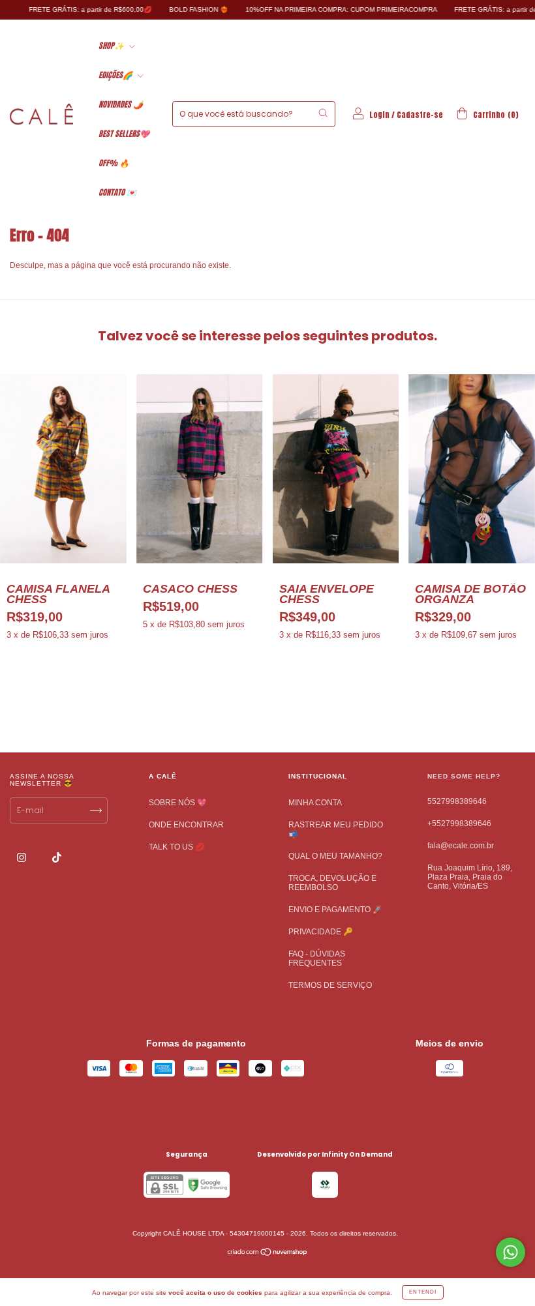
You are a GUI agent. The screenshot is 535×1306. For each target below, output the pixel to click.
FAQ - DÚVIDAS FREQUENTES (316, 958)
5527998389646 (457, 801)
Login (379, 115)
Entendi (422, 1292)
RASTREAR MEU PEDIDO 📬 (335, 829)
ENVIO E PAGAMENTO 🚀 (335, 909)
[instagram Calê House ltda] (22, 858)
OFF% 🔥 (114, 163)
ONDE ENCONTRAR (186, 824)
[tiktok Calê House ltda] (57, 858)
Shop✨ (112, 46)
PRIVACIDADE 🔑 (320, 931)
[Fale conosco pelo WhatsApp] (510, 1252)
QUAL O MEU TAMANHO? (335, 856)
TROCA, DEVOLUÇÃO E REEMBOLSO (332, 883)
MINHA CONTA (315, 802)
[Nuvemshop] (268, 1253)
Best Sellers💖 (124, 134)
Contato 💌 (117, 192)
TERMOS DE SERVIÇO (330, 985)
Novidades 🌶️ (121, 104)
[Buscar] (323, 113)
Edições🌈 (116, 75)
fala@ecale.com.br (460, 845)
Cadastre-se (420, 115)
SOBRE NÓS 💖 (178, 802)
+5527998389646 (459, 823)
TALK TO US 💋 (177, 847)
